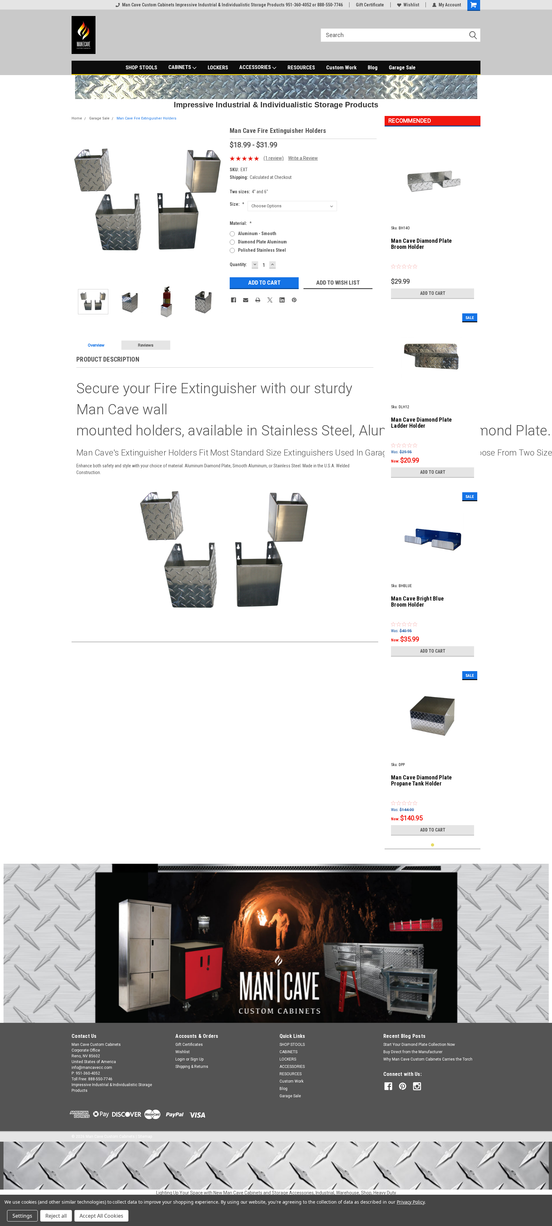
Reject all (56, 1215)
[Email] (245, 300)
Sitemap (145, 1136)
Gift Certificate (370, 4)
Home (77, 118)
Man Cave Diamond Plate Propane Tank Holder (421, 780)
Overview (96, 345)
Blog (373, 67)
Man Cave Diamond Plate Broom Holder (421, 244)
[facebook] (388, 1086)
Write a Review (303, 158)
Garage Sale (402, 67)
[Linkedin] (282, 300)
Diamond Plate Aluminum (262, 241)
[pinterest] (403, 1086)
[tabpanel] (432, 217)
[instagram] (417, 1086)
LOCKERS (218, 67)
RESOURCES (301, 67)
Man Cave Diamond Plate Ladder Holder (421, 423)
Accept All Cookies (101, 1215)
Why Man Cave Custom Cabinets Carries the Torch (427, 1059)
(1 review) (274, 158)
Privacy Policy (411, 1202)
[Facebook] (233, 300)
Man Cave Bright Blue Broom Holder (417, 601)
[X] (269, 300)
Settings (22, 1215)
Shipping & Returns (191, 1066)
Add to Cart (432, 293)
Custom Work (341, 67)
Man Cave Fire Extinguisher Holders (146, 118)
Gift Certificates (189, 1044)
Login (180, 1059)
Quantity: (238, 264)
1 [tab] (432, 845)
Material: (241, 223)
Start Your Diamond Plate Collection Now (419, 1044)
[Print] (257, 300)
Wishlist (411, 4)
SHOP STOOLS (141, 67)
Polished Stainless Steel (262, 250)
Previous (78, 202)
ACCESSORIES (255, 67)
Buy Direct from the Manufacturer (412, 1052)
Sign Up (196, 1059)
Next (218, 202)
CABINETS (180, 67)
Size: (237, 204)
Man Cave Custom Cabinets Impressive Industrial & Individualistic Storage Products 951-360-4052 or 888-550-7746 (232, 4)
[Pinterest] (294, 300)
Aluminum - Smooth (257, 233)
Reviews (145, 345)
